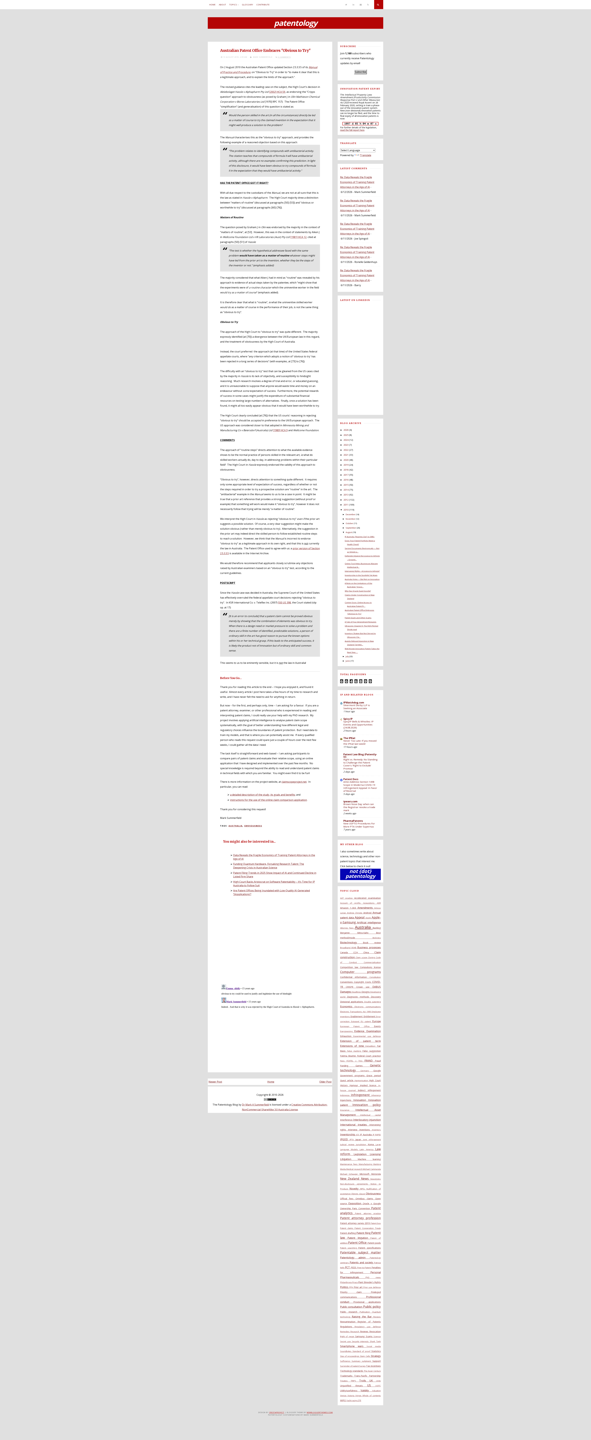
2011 (346, 504)
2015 (346, 484)
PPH (351, 1287)
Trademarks (347, 1375)
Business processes (369, 947)
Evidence (360, 1031)
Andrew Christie (355, 912)
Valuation (376, 1390)
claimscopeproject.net (294, 781)
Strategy (376, 1356)
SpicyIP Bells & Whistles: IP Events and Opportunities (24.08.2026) (358, 724)
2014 (346, 489)
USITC (378, 1385)
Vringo (358, 1395)
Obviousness (253, 825)
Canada (346, 952)
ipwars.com (350, 801)
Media (343, 1169)
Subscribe (360, 72)
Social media (374, 1346)
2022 (346, 449)
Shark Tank (375, 1341)
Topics (233, 4)
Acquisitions (370, 903)
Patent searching (349, 1247)
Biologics (377, 937)
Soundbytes (346, 1351)
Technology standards (352, 1370)
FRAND (369, 1060)
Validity (366, 1390)
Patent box (376, 1223)
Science (377, 1336)
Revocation (375, 1331)
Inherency (376, 1095)
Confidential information (355, 977)
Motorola (376, 1173)
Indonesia (345, 1095)
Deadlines (357, 992)
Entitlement (370, 1016)
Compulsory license (370, 967)
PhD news (373, 1277)
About (222, 4)
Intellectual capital (370, 1115)
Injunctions (346, 1100)
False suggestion (371, 1050)
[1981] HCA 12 (298, 237)
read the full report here (352, 130)
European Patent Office (357, 1026)
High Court (375, 1080)
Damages (346, 991)
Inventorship (348, 1134)
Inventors (376, 1129)
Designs (366, 991)
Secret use (346, 1341)
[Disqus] (270, 941)
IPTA (352, 1139)
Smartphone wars (353, 1346)
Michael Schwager (350, 1174)
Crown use (364, 986)
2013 (346, 494)
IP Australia (366, 1134)
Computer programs (360, 972)
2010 (346, 509)
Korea (372, 1144)
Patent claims (347, 1228)
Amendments (366, 907)
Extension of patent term (360, 1041)
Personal (375, 1272)
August (349, 532)
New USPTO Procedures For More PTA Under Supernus (359, 825)
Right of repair (347, 1336)
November (350, 518)
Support (376, 1361)
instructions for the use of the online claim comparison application (268, 800)
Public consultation (351, 1306)
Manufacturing (366, 1164)
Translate (365, 155)
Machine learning (369, 1159)
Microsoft (365, 1173)
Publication (366, 1311)
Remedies (345, 1331)
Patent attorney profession (360, 1218)
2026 (346, 429)
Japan (359, 1139)
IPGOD (345, 1139)
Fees (343, 1060)
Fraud (378, 1060)
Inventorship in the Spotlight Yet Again (361, 575)
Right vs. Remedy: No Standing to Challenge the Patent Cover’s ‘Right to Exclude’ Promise (360, 764)
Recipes (377, 1316)
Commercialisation (372, 962)
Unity (378, 1380)
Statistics (376, 1351)
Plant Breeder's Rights (369, 1282)
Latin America (367, 1149)
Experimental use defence (367, 1036)
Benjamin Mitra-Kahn (358, 932)
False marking (354, 1051)
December (350, 514)
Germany (366, 1070)
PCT (348, 1267)
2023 (346, 444)
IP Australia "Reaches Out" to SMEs (359, 536)
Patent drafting (348, 1233)
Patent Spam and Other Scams (358, 618)
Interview (353, 1129)
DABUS (376, 987)
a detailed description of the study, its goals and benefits (262, 794)
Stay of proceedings (350, 1356)
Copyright (359, 982)
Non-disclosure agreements (355, 1183)
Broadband (346, 947)
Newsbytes (375, 1179)
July (347, 656)
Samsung (360, 1336)
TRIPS (355, 1380)
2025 (346, 434)
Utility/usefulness (350, 1390)
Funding (348, 1065)
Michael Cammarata (372, 1169)
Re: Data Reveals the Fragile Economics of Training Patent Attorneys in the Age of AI (357, 182)
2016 (346, 479)
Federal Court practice (369, 1055)
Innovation (360, 1100)
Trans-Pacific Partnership (367, 1375)
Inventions (365, 1129)
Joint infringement (372, 1139)
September (351, 527)
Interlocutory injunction (367, 1119)
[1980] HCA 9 (280, 430)
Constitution (375, 977)
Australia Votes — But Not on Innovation (362, 579)
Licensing (375, 1154)
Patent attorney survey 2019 (355, 1223)
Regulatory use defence (368, 1326)
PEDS (354, 1267)
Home (212, 4)
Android (368, 912)
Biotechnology (351, 942)
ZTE (359, 1400)
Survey (362, 1366)
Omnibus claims (365, 1198)
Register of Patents (369, 1321)
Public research (350, 1311)
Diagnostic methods (359, 996)
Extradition (371, 1046)
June (348, 660)
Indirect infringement (369, 1090)
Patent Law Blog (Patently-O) (360, 756)
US (371, 1385)
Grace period (373, 1075)
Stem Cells (365, 1356)
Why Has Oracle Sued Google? (358, 591)
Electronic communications (368, 1006)
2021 (346, 454)
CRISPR (351, 986)
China (368, 952)
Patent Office (358, 1242)
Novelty (355, 1188)
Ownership (346, 1208)
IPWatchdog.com (353, 702)
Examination (373, 1031)
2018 (346, 469)
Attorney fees (347, 928)
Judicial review (348, 1144)
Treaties (345, 1380)
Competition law (350, 967)
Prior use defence (372, 1287)
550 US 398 (284, 602)
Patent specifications (369, 1247)
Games (363, 1065)
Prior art (358, 1287)
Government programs (353, 1075)
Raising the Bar (362, 1316)
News (365, 1178)
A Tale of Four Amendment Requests (360, 622)
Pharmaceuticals (353, 1277)
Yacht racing (352, 1400)
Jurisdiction (362, 1144)
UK (372, 1380)
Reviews (364, 1331)
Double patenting (372, 1001)
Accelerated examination (367, 898)
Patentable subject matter (360, 1252)
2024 (346, 439)
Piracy (355, 1282)
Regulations (347, 1326)
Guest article (347, 1080)
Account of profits (351, 903)
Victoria (351, 1395)
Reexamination (349, 1321)
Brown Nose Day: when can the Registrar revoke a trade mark (359, 807)
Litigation (349, 1159)
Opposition (355, 1203)
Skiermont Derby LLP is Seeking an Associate (356, 707)
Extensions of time (353, 1046)
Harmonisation (362, 1080)
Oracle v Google (372, 1203)
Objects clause (358, 1193)
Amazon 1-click (349, 907)
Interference (346, 1119)
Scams (370, 1336)
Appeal (360, 917)
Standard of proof (361, 1351)
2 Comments (284, 57)
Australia (236, 825)
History (345, 1085)
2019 (346, 464)
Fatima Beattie (348, 1055)
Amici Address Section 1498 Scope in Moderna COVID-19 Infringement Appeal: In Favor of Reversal (360, 786)
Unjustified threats (353, 1385)
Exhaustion (346, 1036)
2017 (346, 474)
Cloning (372, 957)
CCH (358, 952)
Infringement (361, 1095)
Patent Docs (350, 779)
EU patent (366, 1021)
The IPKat (349, 738)
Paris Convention (361, 1208)
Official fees (348, 1198)
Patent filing (363, 1233)
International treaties (354, 1124)
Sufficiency (346, 1361)
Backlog (377, 927)
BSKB (354, 947)
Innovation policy (366, 1105)
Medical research (354, 1169)
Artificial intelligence (369, 922)
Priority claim (355, 1292)
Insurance (348, 1110)
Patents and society (362, 1262)
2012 (346, 499)
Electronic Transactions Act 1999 (356, 1011)
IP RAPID (377, 1134)
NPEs (363, 1188)
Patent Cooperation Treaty (368, 1228)
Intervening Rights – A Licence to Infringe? (362, 571)
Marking (377, 1164)
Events (377, 1026)
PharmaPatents (353, 821)
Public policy (372, 1306)
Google (377, 1070)
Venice (344, 1395)
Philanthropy (346, 1282)
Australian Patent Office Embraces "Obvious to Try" (265, 50)
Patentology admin (355, 1257)
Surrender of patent (349, 1366)
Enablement (356, 1016)
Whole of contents (371, 1395)
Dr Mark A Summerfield (255, 1104)
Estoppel (356, 1021)
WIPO (343, 1400)
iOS (358, 1134)
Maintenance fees (349, 1164)
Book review (372, 942)
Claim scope (362, 957)
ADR (379, 903)
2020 (346, 459)
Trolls (364, 1380)
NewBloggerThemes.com (320, 1412)
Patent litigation (359, 1238)
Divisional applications (352, 1001)
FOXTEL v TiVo (355, 1060)
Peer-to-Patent (364, 1267)
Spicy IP (348, 719)
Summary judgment (362, 1361)
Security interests (361, 1341)
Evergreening (347, 1031)
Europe (376, 1021)
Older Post (325, 1081)
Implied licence (369, 1085)
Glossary (247, 4)
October (349, 523)
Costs (368, 982)
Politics (344, 1287)
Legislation (362, 1154)
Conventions (347, 982)
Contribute (263, 4)
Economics (347, 1006)
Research (355, 1331)
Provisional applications (367, 1301)
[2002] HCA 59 (277, 92)
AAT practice (347, 898)
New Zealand (350, 1178)
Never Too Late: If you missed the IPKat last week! (359, 742)
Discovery (376, 996)
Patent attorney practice (368, 1213)
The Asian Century (372, 1371)
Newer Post (215, 1081)
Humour (355, 1085)
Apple (369, 917)
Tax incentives (373, 1365)
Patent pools (374, 1242)
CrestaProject (276, 1412)
